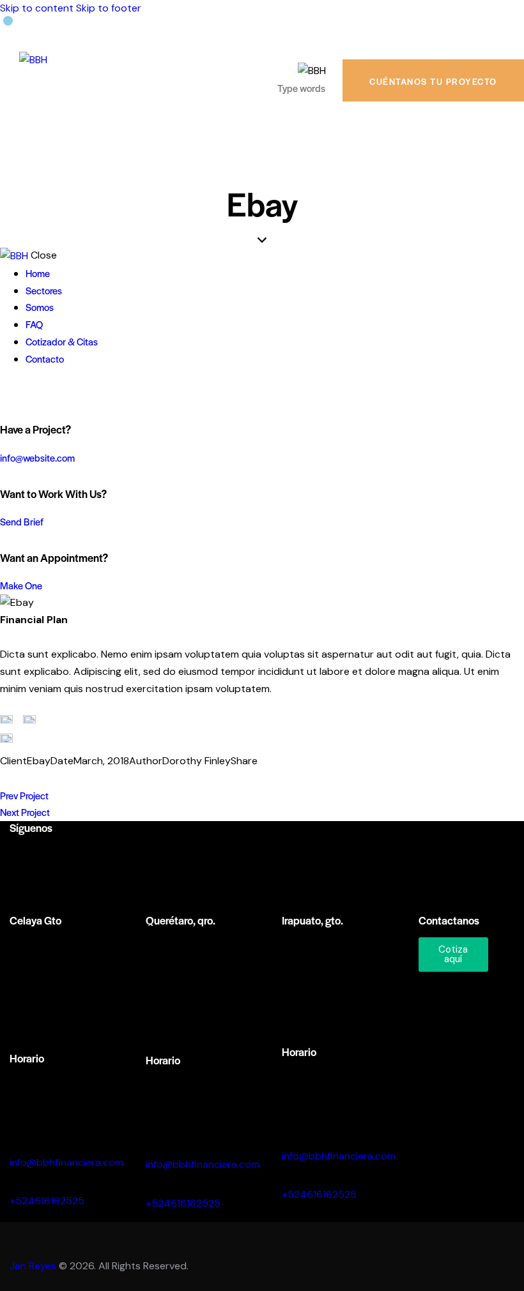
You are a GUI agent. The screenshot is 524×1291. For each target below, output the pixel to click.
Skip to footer (108, 8)
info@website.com (37, 457)
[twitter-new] (21, 393)
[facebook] (60, 857)
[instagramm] (25, 857)
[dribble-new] (36, 393)
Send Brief (21, 521)
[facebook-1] (7, 393)
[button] (65, 778)
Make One (21, 585)
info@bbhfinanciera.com (66, 1162)
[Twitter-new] (7, 778)
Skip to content (36, 8)
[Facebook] (26, 778)
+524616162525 (47, 1200)
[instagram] (50, 393)
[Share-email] (46, 778)
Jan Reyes (33, 1265)
